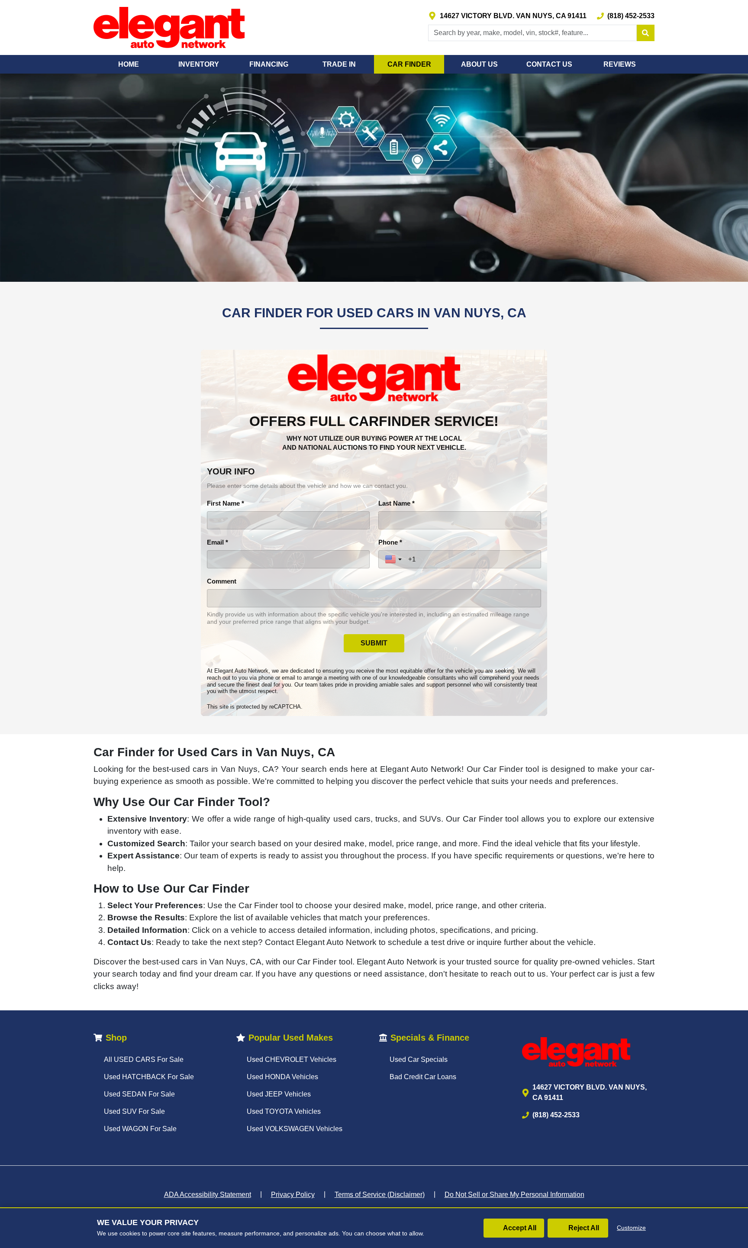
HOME (128, 64)
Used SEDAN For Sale (139, 1094)
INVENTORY (198, 64)
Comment (221, 581)
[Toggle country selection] (394, 559)
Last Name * (396, 503)
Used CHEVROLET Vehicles (291, 1059)
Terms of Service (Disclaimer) (380, 1194)
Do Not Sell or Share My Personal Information (514, 1194)
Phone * (390, 542)
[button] (645, 33)
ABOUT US (479, 64)
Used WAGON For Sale (140, 1128)
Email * (217, 542)
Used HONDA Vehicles (282, 1076)
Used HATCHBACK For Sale (149, 1076)
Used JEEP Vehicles (279, 1094)
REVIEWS (619, 64)
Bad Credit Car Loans (423, 1076)
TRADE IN (339, 64)
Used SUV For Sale (134, 1111)
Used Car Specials (419, 1059)
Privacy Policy (293, 1194)
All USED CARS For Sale (144, 1059)
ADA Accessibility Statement (207, 1194)
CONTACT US (549, 64)
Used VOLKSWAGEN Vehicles (294, 1128)
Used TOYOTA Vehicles (284, 1111)
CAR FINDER (409, 64)
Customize (631, 1227)
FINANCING (268, 64)
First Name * (225, 503)
